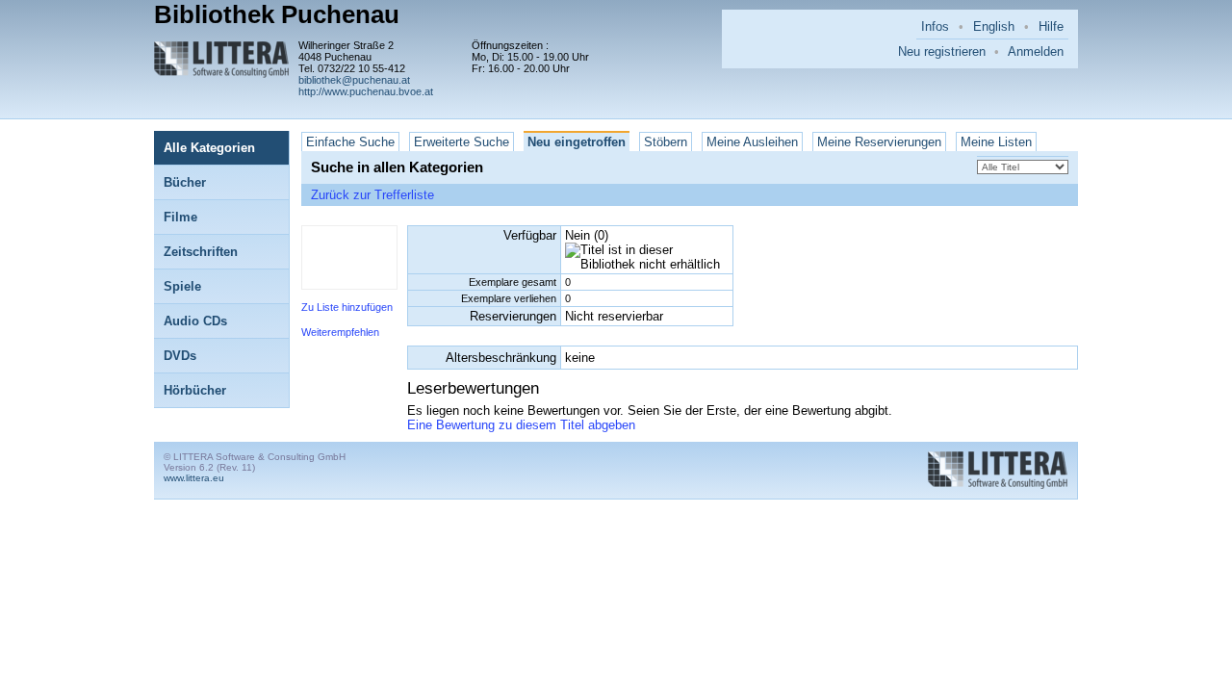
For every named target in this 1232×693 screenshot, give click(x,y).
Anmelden (1036, 51)
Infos (935, 26)
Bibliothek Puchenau (276, 14)
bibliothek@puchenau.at (354, 80)
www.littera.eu (194, 478)
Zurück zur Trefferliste (372, 195)
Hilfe (1051, 26)
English (993, 26)
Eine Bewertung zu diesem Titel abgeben (521, 425)
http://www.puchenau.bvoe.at (365, 91)
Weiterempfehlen (340, 332)
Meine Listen (996, 142)
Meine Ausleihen (752, 142)
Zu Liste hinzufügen (347, 307)
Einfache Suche (350, 142)
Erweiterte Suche (461, 142)
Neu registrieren (942, 51)
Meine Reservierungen (879, 142)
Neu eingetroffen (576, 142)
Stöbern (665, 142)
